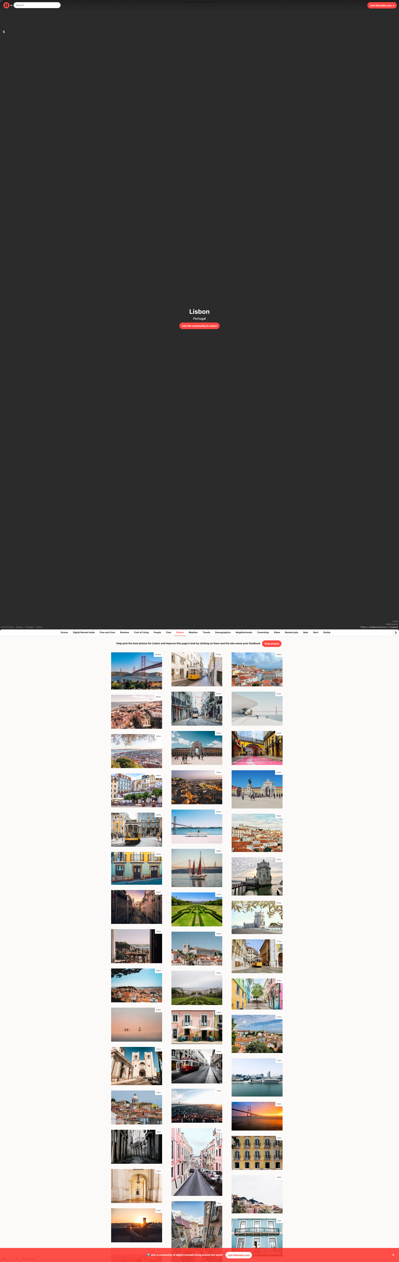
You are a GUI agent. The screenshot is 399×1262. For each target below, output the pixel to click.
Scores (64, 632)
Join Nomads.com (239, 1255)
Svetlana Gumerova (377, 627)
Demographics (223, 632)
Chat (168, 632)
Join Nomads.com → (382, 5)
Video (277, 632)
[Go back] (3, 31)
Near (305, 632)
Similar (327, 632)
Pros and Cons (107, 632)
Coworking (263, 632)
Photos (180, 632)
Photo (363, 627)
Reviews (124, 632)
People (157, 632)
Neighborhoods (244, 632)
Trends (206, 632)
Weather (193, 632)
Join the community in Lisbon (199, 325)
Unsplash (394, 627)
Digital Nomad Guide (84, 632)
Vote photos (271, 643)
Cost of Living (141, 632)
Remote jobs (291, 632)
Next (315, 632)
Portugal (199, 318)
